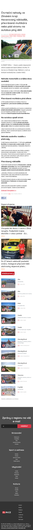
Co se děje (11, 34)
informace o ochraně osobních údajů (9, 528)
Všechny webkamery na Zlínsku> (10, 399)
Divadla (16, 489)
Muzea (16, 488)
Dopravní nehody (5, 36)
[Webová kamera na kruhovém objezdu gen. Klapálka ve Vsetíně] (8, 331)
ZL (18, 284)
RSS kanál (21, 519)
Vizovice (20, 375)
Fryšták (20, 387)
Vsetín (20, 315)
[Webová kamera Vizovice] (8, 379)
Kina (17, 491)
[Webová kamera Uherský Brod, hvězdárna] (8, 367)
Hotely (16, 471)
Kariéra (20, 507)
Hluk (19, 303)
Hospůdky (16, 438)
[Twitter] (5, 198)
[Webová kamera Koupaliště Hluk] (8, 307)
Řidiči (15, 36)
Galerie (16, 493)
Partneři (20, 512)
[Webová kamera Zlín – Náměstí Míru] (8, 283)
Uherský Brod (22, 339)
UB (18, 345)
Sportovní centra (16, 457)
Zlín (19, 279)
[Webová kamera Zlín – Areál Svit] (8, 295)
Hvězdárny (16, 495)
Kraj (24, 36)
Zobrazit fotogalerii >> (8, 190)
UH (18, 308)
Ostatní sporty (17, 461)
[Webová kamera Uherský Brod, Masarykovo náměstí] (8, 343)
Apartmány (16, 474)
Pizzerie (16, 444)
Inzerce (20, 505)
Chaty (16, 476)
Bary (17, 440)
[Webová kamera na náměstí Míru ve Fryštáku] (8, 391)
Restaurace (16, 437)
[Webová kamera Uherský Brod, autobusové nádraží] (8, 355)
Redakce (20, 510)
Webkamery (8, 273)
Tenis (16, 459)
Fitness (16, 455)
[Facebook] (2, 198)
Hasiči (11, 36)
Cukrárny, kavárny (16, 442)
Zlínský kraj (19, 36)
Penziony (17, 472)
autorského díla (21, 528)
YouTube (20, 517)
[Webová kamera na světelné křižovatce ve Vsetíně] (8, 319)
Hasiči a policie (17, 34)
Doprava (23, 34)
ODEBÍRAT (24, 426)
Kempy (16, 478)
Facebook (21, 514)
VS (18, 320)
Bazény (16, 454)
